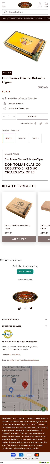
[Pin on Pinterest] (46, 123)
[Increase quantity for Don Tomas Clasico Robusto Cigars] (14, 117)
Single (35, 138)
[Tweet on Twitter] (40, 123)
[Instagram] (19, 308)
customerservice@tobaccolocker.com (24, 360)
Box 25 (8, 138)
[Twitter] (30, 308)
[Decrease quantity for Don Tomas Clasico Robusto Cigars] (4, 117)
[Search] (5, 12)
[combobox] (25, 12)
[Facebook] (25, 308)
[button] (4, 5)
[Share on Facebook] (35, 123)
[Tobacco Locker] (25, 5)
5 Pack (22, 138)
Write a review (25, 271)
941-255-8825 (14, 354)
